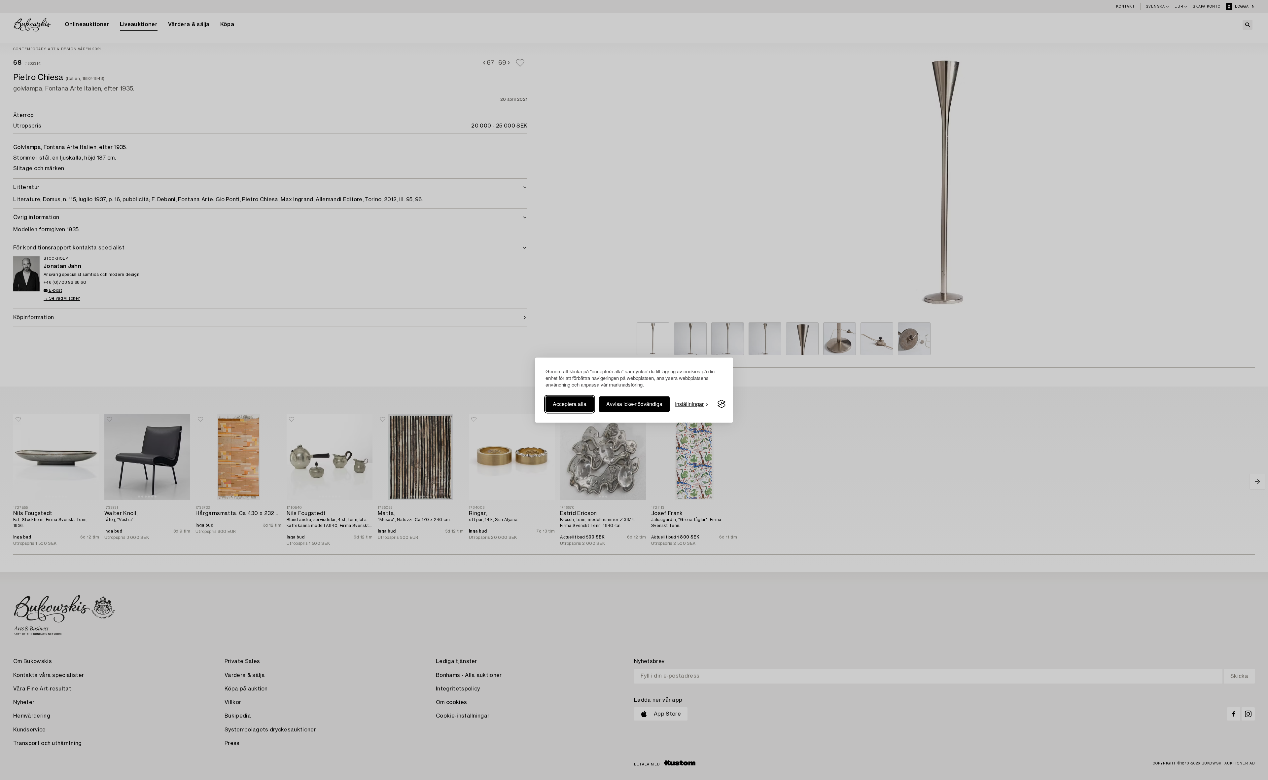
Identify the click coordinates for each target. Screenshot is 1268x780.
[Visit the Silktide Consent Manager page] (721, 404)
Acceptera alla (569, 404)
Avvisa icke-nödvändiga (634, 404)
